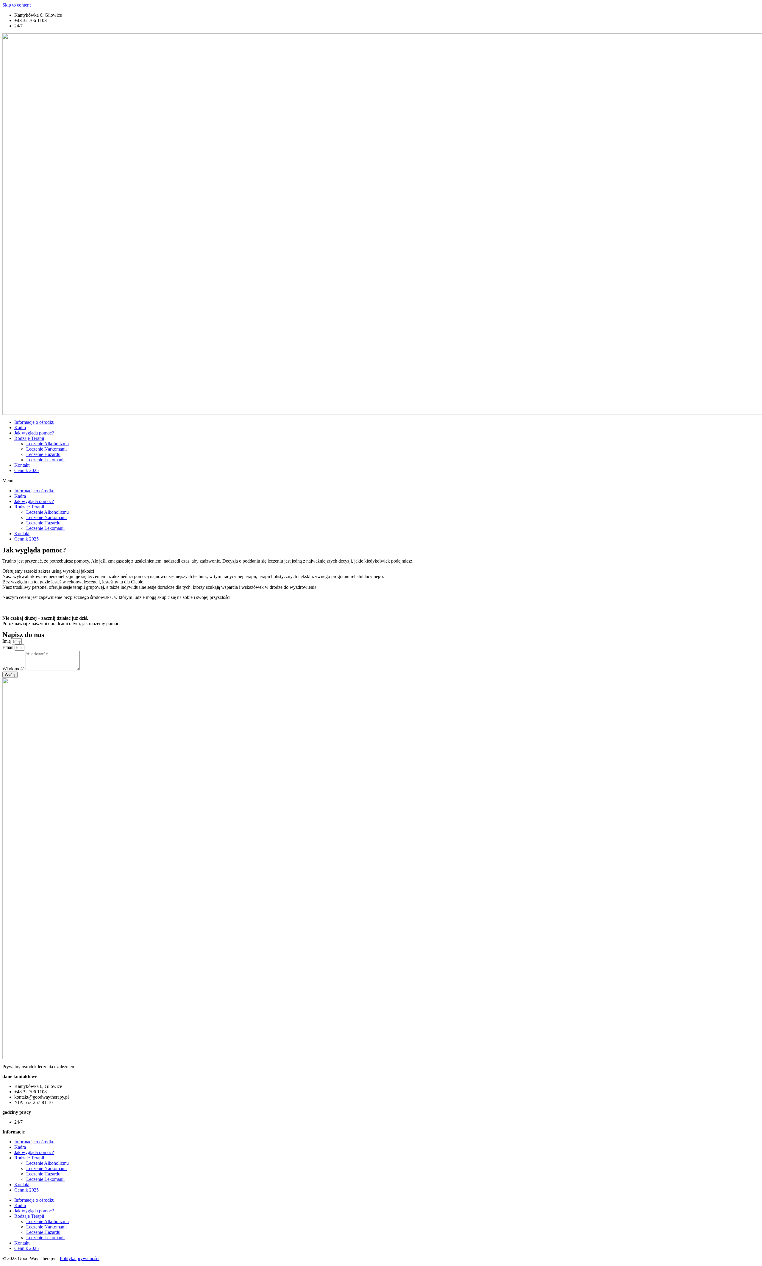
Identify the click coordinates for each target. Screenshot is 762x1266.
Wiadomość (14, 668)
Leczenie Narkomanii (46, 448)
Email (8, 647)
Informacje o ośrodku (34, 422)
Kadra (20, 427)
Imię (7, 641)
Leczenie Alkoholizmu (47, 443)
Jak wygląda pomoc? (34, 432)
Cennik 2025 (26, 470)
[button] (381, 480)
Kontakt (21, 465)
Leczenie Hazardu (43, 454)
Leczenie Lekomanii (45, 459)
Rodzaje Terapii (29, 438)
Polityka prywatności (79, 1258)
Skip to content (16, 4)
